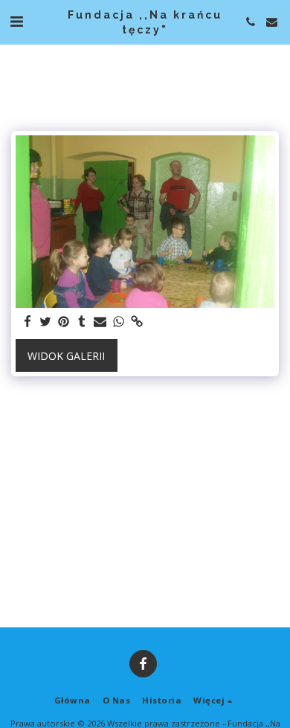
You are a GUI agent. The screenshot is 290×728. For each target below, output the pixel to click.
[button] (16, 21)
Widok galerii (66, 356)
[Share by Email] (100, 322)
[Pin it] (64, 322)
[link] (137, 322)
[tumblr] (82, 322)
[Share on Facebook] (27, 322)
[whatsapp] (119, 322)
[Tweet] (46, 322)
